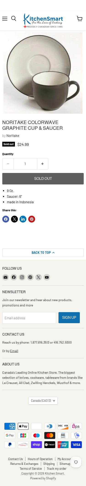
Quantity (8, 154)
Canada (41, 400)
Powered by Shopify (43, 478)
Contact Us (15, 459)
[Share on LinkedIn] (22, 219)
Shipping (49, 464)
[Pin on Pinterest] (31, 219)
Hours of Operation (40, 459)
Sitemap (65, 464)
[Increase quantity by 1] (42, 164)
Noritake (12, 135)
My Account (65, 459)
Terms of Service (31, 468)
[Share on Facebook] (5, 219)
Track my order (57, 468)
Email (14, 351)
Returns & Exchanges (24, 464)
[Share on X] (14, 219)
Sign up (69, 317)
